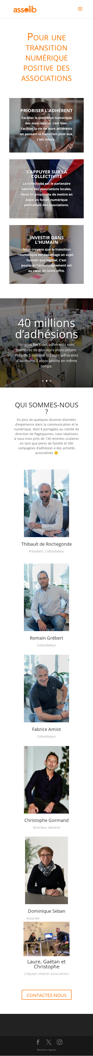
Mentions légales (46, 1049)
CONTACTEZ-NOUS (47, 995)
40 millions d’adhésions (46, 328)
